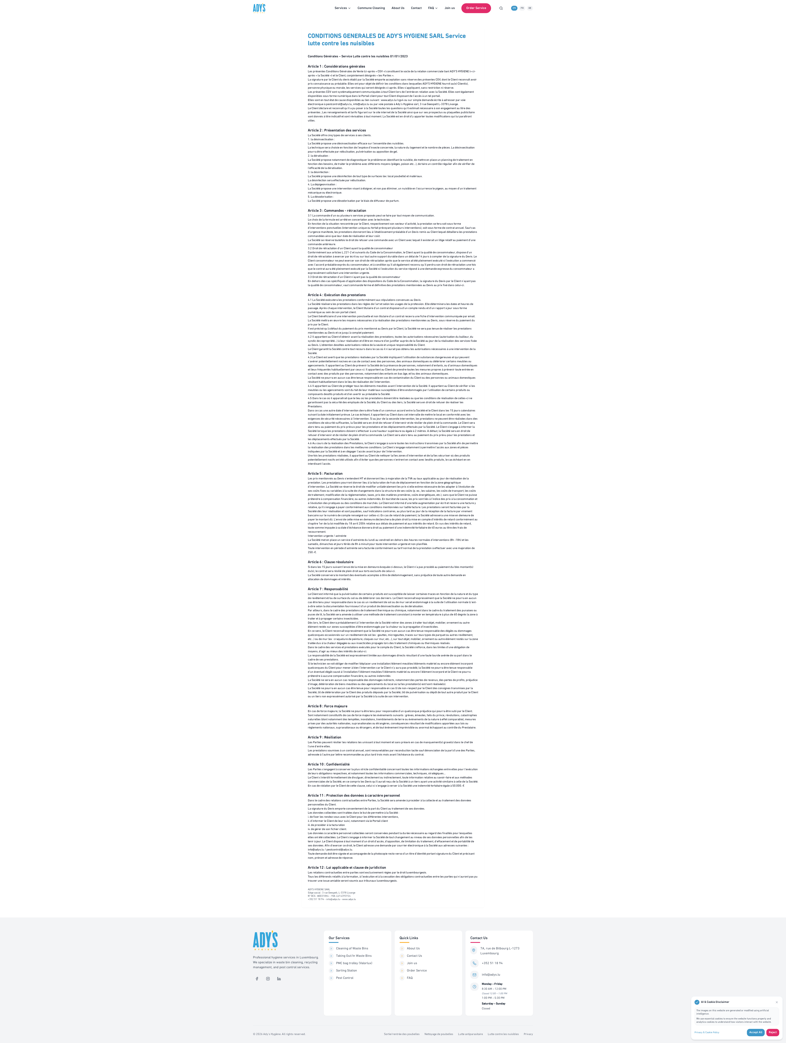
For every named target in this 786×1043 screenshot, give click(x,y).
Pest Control (344, 978)
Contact (416, 8)
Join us (450, 8)
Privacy (528, 1034)
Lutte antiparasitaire (470, 1034)
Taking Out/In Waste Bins (354, 956)
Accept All (755, 1032)
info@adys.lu (491, 974)
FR (522, 8)
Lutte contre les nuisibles (503, 1034)
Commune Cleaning (371, 8)
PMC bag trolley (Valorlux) (354, 963)
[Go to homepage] (260, 8)
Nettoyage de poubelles (439, 1034)
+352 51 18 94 (492, 963)
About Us (398, 8)
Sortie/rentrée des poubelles (402, 1034)
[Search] (501, 8)
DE (530, 8)
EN (514, 8)
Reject (773, 1032)
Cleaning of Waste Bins (352, 948)
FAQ (410, 978)
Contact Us (414, 956)
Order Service (476, 8)
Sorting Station (346, 970)
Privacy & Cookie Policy (707, 1032)
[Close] (776, 1002)
